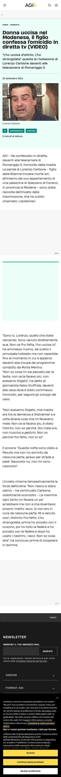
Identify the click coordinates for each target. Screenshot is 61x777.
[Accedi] (56, 5)
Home (5, 25)
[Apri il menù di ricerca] (49, 5)
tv (5, 131)
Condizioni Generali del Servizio (31, 661)
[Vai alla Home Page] (30, 5)
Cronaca (15, 25)
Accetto (30, 752)
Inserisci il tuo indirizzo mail (21, 644)
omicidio (31, 131)
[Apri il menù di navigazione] (4, 5)
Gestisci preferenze (30, 771)
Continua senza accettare (30, 762)
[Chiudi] (57, 697)
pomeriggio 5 (16, 131)
